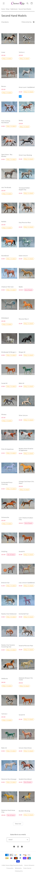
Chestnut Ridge (9, 865)
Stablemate (14, 9)
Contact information (29, 865)
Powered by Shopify (18, 865)
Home (3, 9)
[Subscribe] (27, 839)
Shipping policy (19, 871)
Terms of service (27, 868)
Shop (7, 9)
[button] (4, 3)
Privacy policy (10, 868)
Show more (18, 823)
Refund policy (18, 868)
